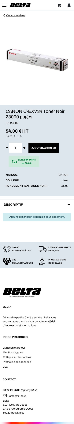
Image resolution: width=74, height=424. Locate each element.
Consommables (15, 15)
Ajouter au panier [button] (43, 148)
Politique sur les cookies (17, 357)
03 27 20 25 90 (11, 390)
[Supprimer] (7, 148)
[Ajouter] (24, 148)
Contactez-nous (16, 396)
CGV (6, 366)
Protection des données (17, 362)
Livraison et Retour (14, 347)
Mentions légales (13, 352)
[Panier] (59, 5)
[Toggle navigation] (4, 5)
